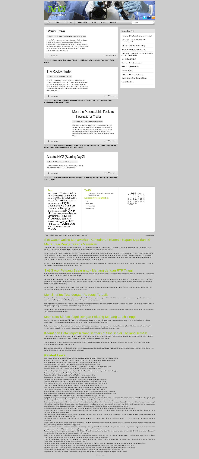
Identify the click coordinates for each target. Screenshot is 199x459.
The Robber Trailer (59, 71)
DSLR (71, 205)
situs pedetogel (125, 402)
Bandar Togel (109, 348)
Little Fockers (105, 145)
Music (69, 161)
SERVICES (68, 22)
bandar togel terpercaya (88, 358)
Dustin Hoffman (85, 145)
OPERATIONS (82, 22)
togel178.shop (75, 389)
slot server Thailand (75, 336)
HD (101, 177)
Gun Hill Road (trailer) (128, 59)
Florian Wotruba (106, 100)
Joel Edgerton (83, 60)
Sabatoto (78, 381)
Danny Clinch (80, 177)
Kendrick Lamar (64, 213)
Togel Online (113, 342)
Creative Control (56, 203)
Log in (87, 201)
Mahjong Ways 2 (141, 257)
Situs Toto (68, 300)
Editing (60, 36)
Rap (65, 221)
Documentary (90, 177)
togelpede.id (48, 398)
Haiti (56, 211)
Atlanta (50, 198)
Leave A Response (110, 55)
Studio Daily (56, 224)
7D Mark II (64, 193)
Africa (62, 196)
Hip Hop (105, 177)
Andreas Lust (57, 100)
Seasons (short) (126, 70)
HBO (63, 211)
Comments (54, 56)
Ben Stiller (68, 145)
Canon (68, 201)
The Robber (60, 102)
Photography (59, 221)
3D (49, 193)
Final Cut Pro (68, 208)
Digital (66, 203)
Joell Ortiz (56, 214)
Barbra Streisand (58, 145)
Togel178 (56, 396)
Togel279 (57, 385)
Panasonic (51, 221)
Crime (88, 100)
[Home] (48, 22)
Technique (67, 223)
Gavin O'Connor (72, 60)
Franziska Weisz (49, 102)
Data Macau (53, 309)
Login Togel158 (66, 360)
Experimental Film (54, 208)
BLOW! (55, 198)
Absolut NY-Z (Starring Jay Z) (66, 157)
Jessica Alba (95, 145)
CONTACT (113, 22)
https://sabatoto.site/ (95, 379)
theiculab (59, 226)
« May (131, 205)
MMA (90, 60)
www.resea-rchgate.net (80, 394)
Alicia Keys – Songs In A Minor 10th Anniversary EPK (133, 41)
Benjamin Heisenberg (70, 100)
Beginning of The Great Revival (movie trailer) (136, 36)
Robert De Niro (73, 147)
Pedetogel (84, 371)
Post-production (75, 36)
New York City (63, 218)
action (55, 60)
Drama (60, 60)
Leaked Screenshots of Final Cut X (133, 49)
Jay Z (111, 177)
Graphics (51, 211)
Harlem (59, 211)
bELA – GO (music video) (130, 67)
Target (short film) (127, 82)
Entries (89, 203)
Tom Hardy (105, 60)
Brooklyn (65, 177)
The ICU (52, 226)
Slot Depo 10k (120, 287)
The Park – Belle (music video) (131, 63)
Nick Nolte (97, 60)
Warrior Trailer (56, 31)
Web (95, 121)
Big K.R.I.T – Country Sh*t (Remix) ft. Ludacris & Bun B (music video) (137, 54)
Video (52, 228)
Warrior (46, 62)
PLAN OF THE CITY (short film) (132, 74)
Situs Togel (47, 304)
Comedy (75, 145)
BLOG (94, 22)
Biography (81, 100)
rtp (53, 279)
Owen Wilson (55, 147)
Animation (70, 195)
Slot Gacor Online (69, 249)
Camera (72, 177)
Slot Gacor (49, 276)
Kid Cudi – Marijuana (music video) (133, 46)
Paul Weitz (63, 147)
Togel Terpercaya (119, 435)
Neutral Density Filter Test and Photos (134, 78)
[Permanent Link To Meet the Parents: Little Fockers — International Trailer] (59, 120)
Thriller (65, 226)
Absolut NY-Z (57, 177)
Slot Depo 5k (53, 263)
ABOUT (57, 22)
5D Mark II (54, 193)
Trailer (112, 60)
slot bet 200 (83, 431)
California (50, 201)
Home (46, 235)
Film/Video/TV (67, 36)
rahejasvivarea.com (74, 326)
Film (64, 60)
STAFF (103, 22)
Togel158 (52, 362)
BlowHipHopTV (63, 198)
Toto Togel (71, 320)
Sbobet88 (60, 429)
